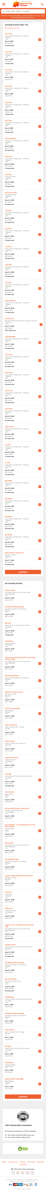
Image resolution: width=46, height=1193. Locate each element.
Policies (22, 1162)
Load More (23, 572)
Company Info (13, 1162)
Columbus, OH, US (12, 28)
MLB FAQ (23, 1165)
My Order (40, 1162)
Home (4, 1162)
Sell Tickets (31, 1162)
